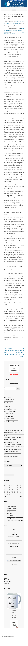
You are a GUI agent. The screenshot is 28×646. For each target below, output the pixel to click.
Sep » (21, 496)
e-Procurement (9, 415)
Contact (14, 557)
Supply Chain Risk (10, 421)
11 (14, 489)
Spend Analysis (9, 413)
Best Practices (17, 335)
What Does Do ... (14, 543)
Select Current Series (9, 399)
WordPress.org (7, 583)
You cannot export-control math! (11, 456)
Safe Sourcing (10, 515)
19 (17, 491)
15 (7, 491)
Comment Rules (14, 534)
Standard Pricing (14, 546)
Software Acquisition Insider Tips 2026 (12, 449)
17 (12, 491)
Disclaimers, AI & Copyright (14, 536)
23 (9, 492)
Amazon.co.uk (14, 614)
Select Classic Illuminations (10, 402)
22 (7, 492)
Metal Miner (9, 513)
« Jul (5, 496)
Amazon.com (14, 612)
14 (4, 491)
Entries (6, 579)
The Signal (9, 511)
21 (4, 492)
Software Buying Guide (9, 337)
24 (12, 492)
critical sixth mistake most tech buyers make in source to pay (14, 30)
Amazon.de (14, 615)
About (14, 529)
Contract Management (11, 411)
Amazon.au (14, 617)
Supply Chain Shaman (12, 518)
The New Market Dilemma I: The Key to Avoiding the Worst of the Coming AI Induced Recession (14, 446)
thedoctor (6, 339)
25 (14, 492)
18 (14, 491)
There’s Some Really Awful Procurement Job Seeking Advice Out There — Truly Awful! (19, 352)
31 (12, 494)
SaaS (22, 335)
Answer (14, 565)
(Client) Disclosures (14, 538)
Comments (7, 581)
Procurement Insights (11, 505)
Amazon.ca (14, 610)
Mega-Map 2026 (7, 397)
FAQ (14, 532)
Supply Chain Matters (11, 510)
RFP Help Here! (14, 545)
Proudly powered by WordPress (7, 636)
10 (12, 489)
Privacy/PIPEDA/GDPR (14, 531)
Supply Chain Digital (11, 506)
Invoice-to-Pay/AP (10, 416)
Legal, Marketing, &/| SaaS (12, 420)
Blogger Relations (14, 552)
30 (9, 494)
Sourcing (8, 408)
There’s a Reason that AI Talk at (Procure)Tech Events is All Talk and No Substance (12, 453)
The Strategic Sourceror (12, 508)
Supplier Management (11, 409)
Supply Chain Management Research (15, 517)
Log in (5, 578)
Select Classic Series (8, 401)
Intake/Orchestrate (10, 418)
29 (7, 494)
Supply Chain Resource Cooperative (15, 520)
